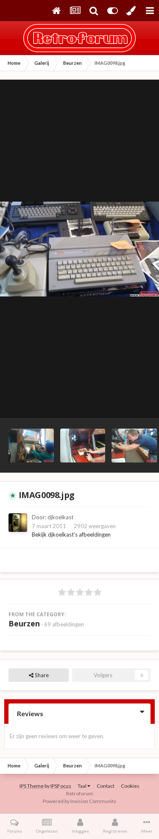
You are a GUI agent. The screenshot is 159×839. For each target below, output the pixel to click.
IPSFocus (60, 786)
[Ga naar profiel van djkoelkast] (17, 522)
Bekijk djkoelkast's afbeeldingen (71, 534)
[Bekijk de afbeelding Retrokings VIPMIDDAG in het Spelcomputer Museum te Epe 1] (134, 445)
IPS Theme (32, 786)
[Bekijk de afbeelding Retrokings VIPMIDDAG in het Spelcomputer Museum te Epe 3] (31, 445)
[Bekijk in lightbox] (79, 249)
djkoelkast (60, 517)
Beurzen (24, 623)
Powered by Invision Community (79, 801)
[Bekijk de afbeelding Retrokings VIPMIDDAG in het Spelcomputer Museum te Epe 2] (83, 445)
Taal (82, 786)
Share (41, 675)
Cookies (130, 786)
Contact (105, 786)
